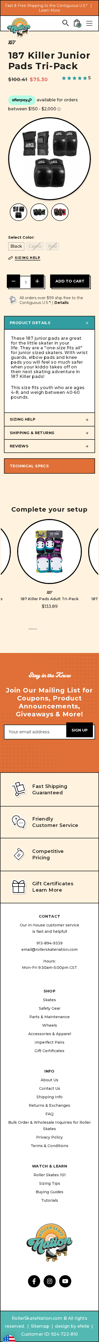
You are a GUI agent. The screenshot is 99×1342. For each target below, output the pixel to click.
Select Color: (21, 237)
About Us (49, 1080)
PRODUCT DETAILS (30, 322)
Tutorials (49, 1200)
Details (61, 302)
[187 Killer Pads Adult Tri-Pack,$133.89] (49, 551)
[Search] (65, 22)
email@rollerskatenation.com (49, 949)
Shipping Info (49, 1097)
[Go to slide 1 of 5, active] (33, 631)
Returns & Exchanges (49, 1105)
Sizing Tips (49, 1183)
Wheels (49, 1025)
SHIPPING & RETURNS (32, 432)
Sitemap (40, 1326)
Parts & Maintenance (49, 1016)
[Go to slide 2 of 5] (41, 631)
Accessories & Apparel (49, 1033)
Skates (49, 999)
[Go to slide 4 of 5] (58, 631)
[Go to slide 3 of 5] (49, 631)
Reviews (19, 446)
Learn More (49, 10)
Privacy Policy (49, 1137)
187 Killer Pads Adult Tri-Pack (49, 598)
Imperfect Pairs (49, 1042)
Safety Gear (49, 1008)
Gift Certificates (49, 1050)
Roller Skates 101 (50, 1175)
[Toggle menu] (89, 23)
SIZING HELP (23, 419)
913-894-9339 (49, 943)
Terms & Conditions (49, 1145)
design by (65, 1326)
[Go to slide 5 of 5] (66, 631)
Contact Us (49, 1088)
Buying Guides (49, 1192)
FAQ (49, 1114)
